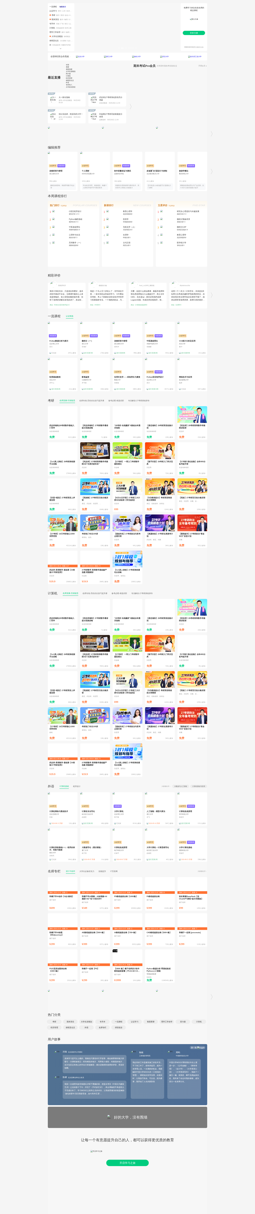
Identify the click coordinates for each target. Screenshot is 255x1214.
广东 (62, 24)
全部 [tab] (67, 65)
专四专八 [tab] (69, 85)
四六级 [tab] (68, 74)
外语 (51, 786)
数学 (58, 15)
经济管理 (70, 11)
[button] (54, 1022)
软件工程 (68, 28)
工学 (63, 11)
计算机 (71, 19)
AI (50, 45)
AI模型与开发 (66, 45)
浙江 (66, 24)
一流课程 (53, 7)
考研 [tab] (67, 67)
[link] (63, 423)
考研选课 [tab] (69, 69)
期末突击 (55, 19)
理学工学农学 (55, 32)
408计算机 (73, 15)
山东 (70, 24)
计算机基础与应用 (198, 786)
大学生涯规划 (57, 36)
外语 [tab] (67, 82)
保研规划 (67, 36)
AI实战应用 (60, 28)
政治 (66, 15)
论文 (69, 41)
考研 (53, 15)
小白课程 (63, 41)
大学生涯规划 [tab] (70, 71)
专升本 (52, 24)
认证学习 (53, 11)
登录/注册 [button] (194, 33)
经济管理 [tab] (69, 78)
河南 (57, 24)
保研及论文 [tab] (70, 80)
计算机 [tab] (68, 76)
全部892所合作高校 (59, 56)
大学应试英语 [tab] (70, 87)
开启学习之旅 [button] (127, 1162)
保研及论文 (54, 41)
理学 (59, 11)
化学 (72, 32)
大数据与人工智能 (180, 786)
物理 (66, 19)
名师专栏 (54, 871)
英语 (62, 15)
